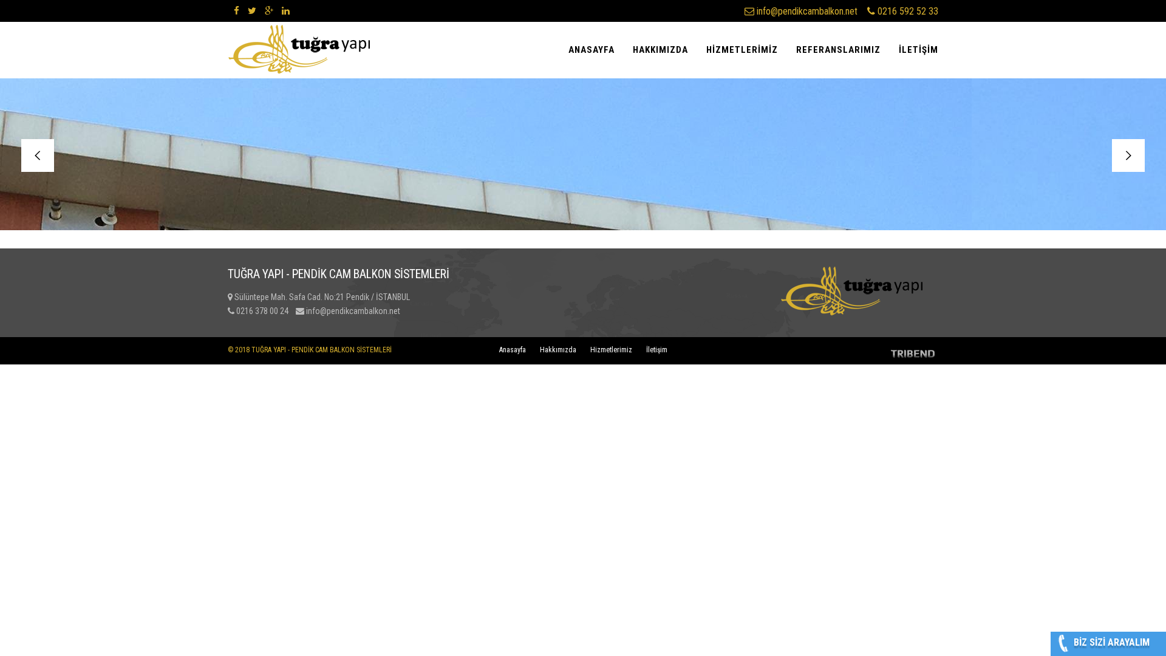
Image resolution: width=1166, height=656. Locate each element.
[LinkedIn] (286, 10)
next (1128, 155)
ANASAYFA (591, 49)
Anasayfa (512, 350)
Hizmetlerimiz (611, 350)
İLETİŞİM (918, 49)
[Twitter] (252, 10)
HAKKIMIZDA (660, 49)
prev (37, 155)
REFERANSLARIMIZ (838, 49)
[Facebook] (236, 10)
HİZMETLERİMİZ (742, 49)
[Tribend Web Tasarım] (913, 359)
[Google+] (269, 10)
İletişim (656, 350)
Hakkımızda (558, 350)
